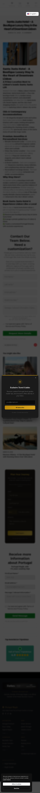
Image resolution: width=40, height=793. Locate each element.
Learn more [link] (7, 779)
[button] (32, 14)
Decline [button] (16, 788)
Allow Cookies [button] (16, 784)
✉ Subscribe (20, 407)
